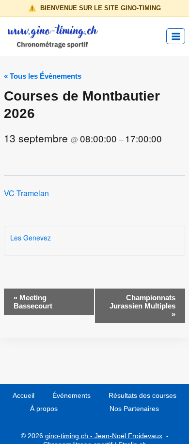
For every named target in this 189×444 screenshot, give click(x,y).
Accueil (23, 395)
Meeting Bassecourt (33, 301)
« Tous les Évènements (42, 76)
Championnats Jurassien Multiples (142, 305)
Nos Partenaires (134, 408)
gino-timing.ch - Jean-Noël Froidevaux (103, 436)
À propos (44, 408)
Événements (71, 395)
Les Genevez (30, 237)
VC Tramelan (26, 193)
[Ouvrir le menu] (175, 36)
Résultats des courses (142, 395)
